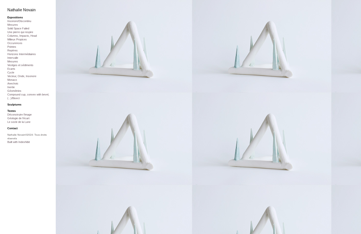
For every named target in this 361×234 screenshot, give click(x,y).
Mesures (12, 24)
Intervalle (12, 57)
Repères (12, 50)
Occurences (14, 43)
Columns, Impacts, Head (22, 35)
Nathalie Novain (21, 10)
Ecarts (11, 68)
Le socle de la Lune (18, 121)
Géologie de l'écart (18, 118)
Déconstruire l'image (19, 114)
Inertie (11, 87)
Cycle (10, 72)
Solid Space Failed (18, 28)
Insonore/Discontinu (19, 21)
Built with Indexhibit (18, 141)
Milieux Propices (17, 39)
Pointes (11, 46)
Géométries (14, 90)
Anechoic (12, 83)
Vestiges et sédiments (20, 65)
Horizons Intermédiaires (21, 54)
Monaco (12, 79)
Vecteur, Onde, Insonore (21, 76)
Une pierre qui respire (20, 32)
